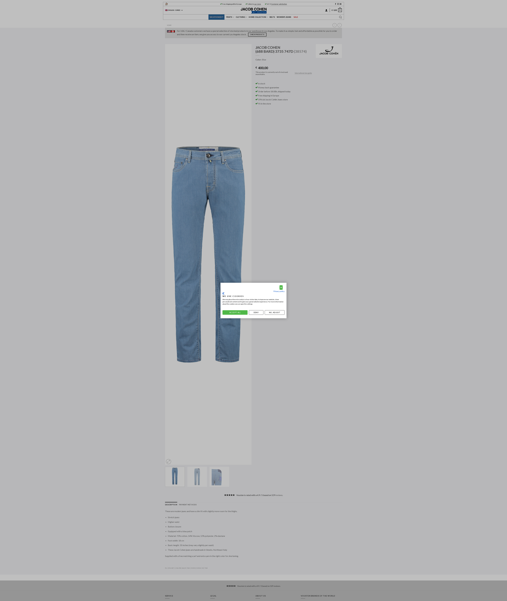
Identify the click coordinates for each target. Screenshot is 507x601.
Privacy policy (279, 291)
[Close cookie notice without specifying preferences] (281, 287)
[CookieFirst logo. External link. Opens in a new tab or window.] (223, 293)
